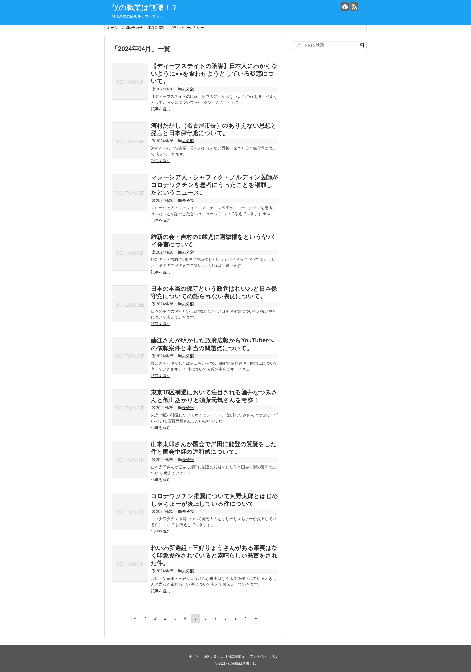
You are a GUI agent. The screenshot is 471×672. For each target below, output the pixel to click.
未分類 (188, 89)
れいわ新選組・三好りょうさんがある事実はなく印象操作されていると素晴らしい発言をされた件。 (214, 555)
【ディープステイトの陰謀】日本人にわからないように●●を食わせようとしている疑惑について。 (214, 73)
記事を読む (160, 109)
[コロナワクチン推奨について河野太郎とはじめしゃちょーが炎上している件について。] (130, 511)
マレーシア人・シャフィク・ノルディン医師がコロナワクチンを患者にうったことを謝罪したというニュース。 (214, 185)
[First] (135, 618)
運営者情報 (156, 28)
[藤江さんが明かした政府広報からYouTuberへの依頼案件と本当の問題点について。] (130, 355)
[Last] (256, 618)
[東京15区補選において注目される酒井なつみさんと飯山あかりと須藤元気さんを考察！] (130, 407)
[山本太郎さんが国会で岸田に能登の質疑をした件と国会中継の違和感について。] (130, 459)
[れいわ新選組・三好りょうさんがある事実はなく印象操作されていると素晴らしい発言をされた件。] (130, 563)
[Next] (245, 618)
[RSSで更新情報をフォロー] (354, 6)
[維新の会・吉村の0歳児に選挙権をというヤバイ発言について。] (130, 252)
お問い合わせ (132, 28)
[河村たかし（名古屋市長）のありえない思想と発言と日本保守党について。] (130, 140)
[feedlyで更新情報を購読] (345, 6)
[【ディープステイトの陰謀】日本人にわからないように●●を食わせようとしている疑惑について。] (130, 81)
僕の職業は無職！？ (145, 7)
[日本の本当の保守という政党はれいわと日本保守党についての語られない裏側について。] (130, 303)
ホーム (112, 28)
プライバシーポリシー (187, 28)
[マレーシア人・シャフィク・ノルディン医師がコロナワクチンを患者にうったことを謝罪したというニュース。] (130, 192)
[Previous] (145, 618)
